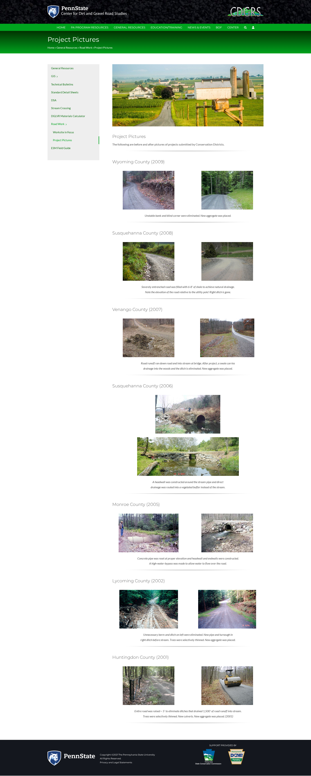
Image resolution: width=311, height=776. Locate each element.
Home (51, 47)
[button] (245, 27)
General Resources (67, 47)
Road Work (86, 47)
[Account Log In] (253, 27)
